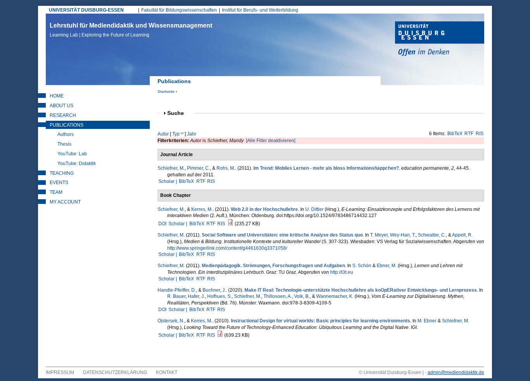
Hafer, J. (196, 296)
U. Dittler (314, 209)
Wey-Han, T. (403, 235)
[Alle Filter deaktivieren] (270, 140)
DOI (162, 223)
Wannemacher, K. (334, 296)
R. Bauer (176, 296)
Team (56, 192)
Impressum (60, 372)
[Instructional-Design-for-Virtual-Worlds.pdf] (220, 335)
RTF (468, 133)
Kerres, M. (202, 209)
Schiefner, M (171, 235)
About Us (61, 105)
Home (57, 96)
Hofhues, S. (219, 296)
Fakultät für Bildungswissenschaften (179, 10)
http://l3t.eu (341, 272)
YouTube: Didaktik (76, 163)
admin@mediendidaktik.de (456, 372)
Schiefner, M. (171, 168)
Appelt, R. (462, 235)
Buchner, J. (214, 290)
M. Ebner (426, 321)
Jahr (191, 134)
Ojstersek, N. (171, 321)
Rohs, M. (226, 168)
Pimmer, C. (198, 168)
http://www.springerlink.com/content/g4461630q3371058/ (227, 248)
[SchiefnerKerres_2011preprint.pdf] (230, 223)
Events (59, 182)
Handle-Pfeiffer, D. (177, 290)
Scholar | (168, 181)
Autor (163, 134)
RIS (479, 133)
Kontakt (166, 372)
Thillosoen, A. (277, 296)
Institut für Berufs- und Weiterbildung (260, 10)
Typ (176, 134)
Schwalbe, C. (432, 235)
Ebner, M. (387, 265)
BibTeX (454, 133)
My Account (65, 202)
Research (63, 115)
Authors (65, 134)
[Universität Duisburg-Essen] (439, 39)
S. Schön (361, 265)
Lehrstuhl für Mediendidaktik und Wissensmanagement (131, 30)
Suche (179, 113)
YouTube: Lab (72, 154)
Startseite (166, 91)
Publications (66, 125)
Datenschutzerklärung (115, 372)
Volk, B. (302, 296)
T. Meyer (379, 235)
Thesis (64, 144)
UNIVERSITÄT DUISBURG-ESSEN (86, 10)
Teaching (62, 173)
